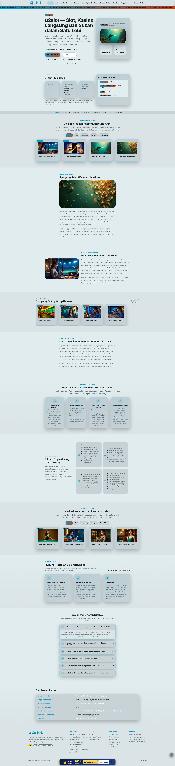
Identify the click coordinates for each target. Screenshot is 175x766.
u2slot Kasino (74, 3)
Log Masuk (69, 55)
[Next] (136, 301)
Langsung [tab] (84, 135)
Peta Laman (143, 760)
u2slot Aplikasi (86, 3)
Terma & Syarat (114, 737)
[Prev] (131, 301)
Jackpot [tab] (93, 135)
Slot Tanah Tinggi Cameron (122, 3)
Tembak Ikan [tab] (104, 135)
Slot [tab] (76, 135)
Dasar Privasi (113, 739)
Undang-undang (114, 742)
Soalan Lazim (113, 744)
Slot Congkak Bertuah (76, 742)
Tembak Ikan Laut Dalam (102, 3)
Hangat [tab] (69, 135)
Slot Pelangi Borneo (75, 744)
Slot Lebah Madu (139, 3)
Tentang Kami (113, 734)
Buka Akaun (52, 55)
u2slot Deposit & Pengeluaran (79, 749)
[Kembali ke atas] (172, 755)
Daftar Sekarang (90, 762)
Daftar (105, 91)
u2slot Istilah (109, 95)
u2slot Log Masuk (61, 3)
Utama (50, 3)
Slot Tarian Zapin (74, 747)
